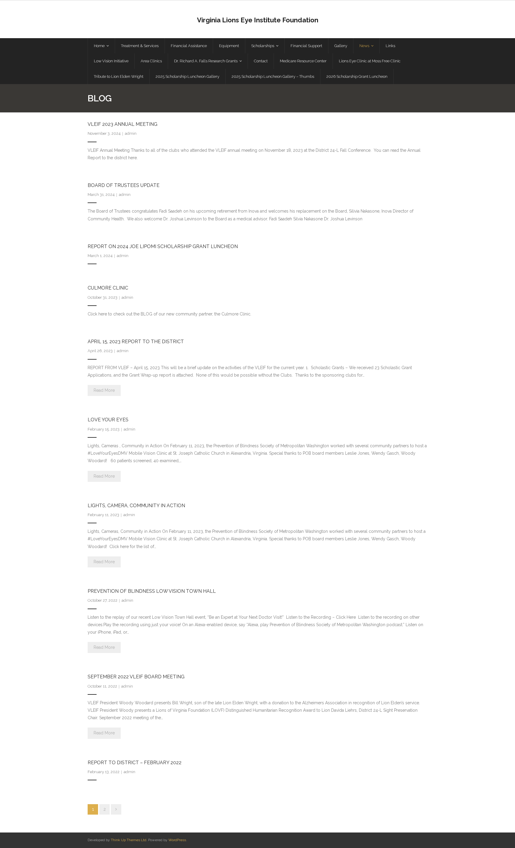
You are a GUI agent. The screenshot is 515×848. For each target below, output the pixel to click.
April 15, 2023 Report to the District (136, 341)
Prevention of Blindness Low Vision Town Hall (152, 591)
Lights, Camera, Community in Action (136, 505)
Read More (104, 390)
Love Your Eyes (108, 420)
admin (130, 133)
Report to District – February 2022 (135, 762)
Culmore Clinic (108, 288)
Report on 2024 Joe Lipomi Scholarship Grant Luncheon (163, 246)
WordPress (177, 840)
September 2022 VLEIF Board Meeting (136, 677)
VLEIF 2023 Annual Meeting (122, 124)
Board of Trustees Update (123, 185)
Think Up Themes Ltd (128, 840)
